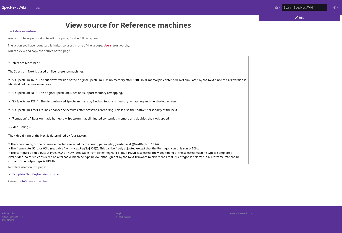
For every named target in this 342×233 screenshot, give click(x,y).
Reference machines (24, 31)
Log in (119, 213)
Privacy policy (8, 213)
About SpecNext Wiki (12, 216)
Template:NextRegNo (26, 174)
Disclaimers (8, 219)
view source (51, 174)
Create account (123, 216)
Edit (301, 18)
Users (108, 45)
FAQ (37, 8)
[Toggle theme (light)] (336, 8)
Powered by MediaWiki (241, 213)
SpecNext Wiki (14, 7)
